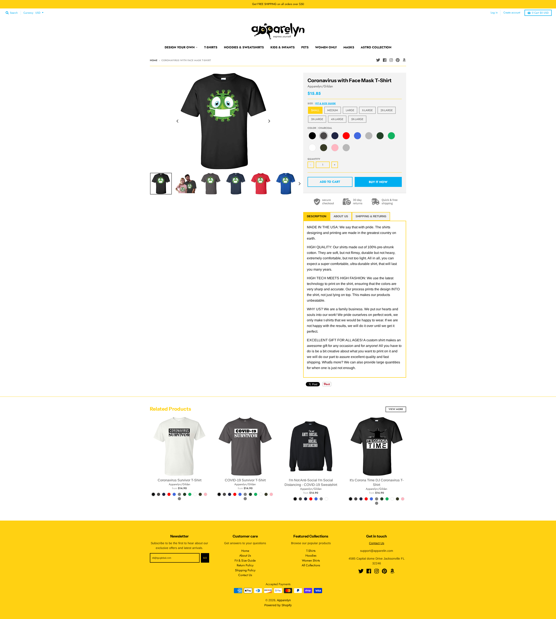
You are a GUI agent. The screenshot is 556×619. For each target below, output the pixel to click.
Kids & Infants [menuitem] (282, 47)
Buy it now (378, 182)
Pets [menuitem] (305, 47)
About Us (245, 555)
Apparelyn (284, 600)
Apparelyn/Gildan (320, 86)
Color (320, 128)
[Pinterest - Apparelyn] (398, 60)
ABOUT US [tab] (341, 216)
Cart (540, 13)
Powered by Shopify (278, 605)
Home (153, 60)
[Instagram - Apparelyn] (391, 60)
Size (322, 103)
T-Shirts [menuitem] (210, 47)
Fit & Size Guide (325, 103)
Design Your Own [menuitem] (180, 47)
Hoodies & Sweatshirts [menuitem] (244, 47)
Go (205, 558)
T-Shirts (311, 551)
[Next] (268, 121)
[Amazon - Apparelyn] (404, 60)
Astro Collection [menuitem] (376, 47)
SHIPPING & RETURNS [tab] (371, 216)
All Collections (311, 565)
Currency (28, 13)
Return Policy (245, 565)
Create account (511, 13)
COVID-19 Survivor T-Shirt (245, 480)
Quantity (314, 159)
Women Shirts (311, 560)
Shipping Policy (245, 570)
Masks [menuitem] (348, 47)
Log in (494, 13)
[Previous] (177, 121)
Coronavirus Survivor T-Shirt (179, 480)
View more (396, 409)
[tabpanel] (354, 299)
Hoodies (310, 555)
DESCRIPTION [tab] (316, 216)
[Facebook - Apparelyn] (385, 60)
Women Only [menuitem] (326, 47)
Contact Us (245, 575)
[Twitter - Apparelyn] (378, 60)
